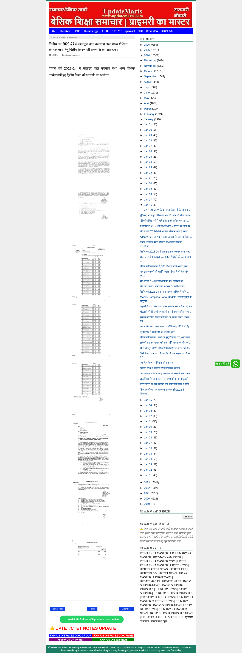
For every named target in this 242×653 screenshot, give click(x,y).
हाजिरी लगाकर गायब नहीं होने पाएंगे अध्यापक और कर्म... (165, 342)
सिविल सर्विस (152, 31)
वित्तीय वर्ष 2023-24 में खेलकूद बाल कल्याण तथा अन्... (165, 251)
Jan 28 (148, 140)
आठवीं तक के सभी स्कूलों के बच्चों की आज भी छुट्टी (164, 378)
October (149, 71)
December (150, 60)
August (148, 81)
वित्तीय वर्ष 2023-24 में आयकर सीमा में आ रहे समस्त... (165, 231)
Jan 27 (148, 145)
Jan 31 (148, 124)
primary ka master (72, 55)
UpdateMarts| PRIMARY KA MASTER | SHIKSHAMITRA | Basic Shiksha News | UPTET (82, 647)
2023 (147, 482)
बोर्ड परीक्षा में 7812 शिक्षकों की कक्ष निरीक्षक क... (162, 280)
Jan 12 (148, 416)
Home (54, 31)
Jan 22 (148, 172)
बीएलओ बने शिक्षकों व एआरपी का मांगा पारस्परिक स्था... (165, 311)
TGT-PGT (117, 31)
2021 (147, 493)
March (148, 108)
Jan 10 (148, 426)
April (147, 103)
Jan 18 (148, 194)
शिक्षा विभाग (65, 31)
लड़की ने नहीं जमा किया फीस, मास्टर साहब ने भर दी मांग (166, 306)
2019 (147, 503)
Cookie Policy (176, 650)
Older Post (126, 609)
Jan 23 (148, 167)
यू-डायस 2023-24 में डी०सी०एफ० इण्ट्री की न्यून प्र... (166, 225)
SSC (140, 31)
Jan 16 (148, 204)
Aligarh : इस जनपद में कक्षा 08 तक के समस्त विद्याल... (166, 236)
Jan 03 (148, 464)
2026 (147, 44)
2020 (147, 498)
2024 (147, 55)
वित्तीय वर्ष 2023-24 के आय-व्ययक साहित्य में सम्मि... (164, 291)
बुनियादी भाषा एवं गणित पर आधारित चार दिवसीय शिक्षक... (166, 215)
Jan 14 (148, 405)
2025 (147, 49)
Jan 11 (148, 421)
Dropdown (167, 31)
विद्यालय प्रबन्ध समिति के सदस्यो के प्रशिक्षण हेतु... (163, 286)
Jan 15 (148, 399)
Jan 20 (148, 183)
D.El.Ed (105, 31)
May (147, 97)
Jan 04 (148, 458)
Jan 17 (148, 199)
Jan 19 (148, 188)
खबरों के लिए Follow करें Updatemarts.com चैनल (93, 619)
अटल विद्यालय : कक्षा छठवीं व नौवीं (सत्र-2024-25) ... (166, 326)
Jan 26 (148, 151)
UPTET (77, 31)
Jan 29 (148, 135)
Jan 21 (148, 178)
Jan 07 (148, 442)
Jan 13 (148, 410)
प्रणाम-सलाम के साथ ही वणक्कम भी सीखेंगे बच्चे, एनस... (166, 373)
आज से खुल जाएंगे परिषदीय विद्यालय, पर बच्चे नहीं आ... (165, 347)
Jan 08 (148, 437)
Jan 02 (148, 469)
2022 (147, 487)
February (149, 114)
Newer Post (57, 609)
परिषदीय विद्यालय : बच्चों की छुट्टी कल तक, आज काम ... (166, 337)
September (150, 76)
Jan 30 (148, 129)
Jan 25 (148, 156)
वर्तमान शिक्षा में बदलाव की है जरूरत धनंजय (160, 368)
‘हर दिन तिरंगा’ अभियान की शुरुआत (156, 362)
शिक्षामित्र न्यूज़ (91, 31)
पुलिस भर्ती (130, 31)
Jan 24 (148, 161)
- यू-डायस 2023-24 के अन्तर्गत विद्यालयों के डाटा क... (165, 209)
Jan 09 (148, 432)
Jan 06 (148, 448)
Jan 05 (148, 453)
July (147, 87)
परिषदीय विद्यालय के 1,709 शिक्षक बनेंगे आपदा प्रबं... (165, 266)
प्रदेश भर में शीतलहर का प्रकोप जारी (157, 331)
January (149, 119)
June (147, 92)
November (150, 65)
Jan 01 (148, 475)
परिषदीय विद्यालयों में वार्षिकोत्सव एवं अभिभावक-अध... (164, 220)
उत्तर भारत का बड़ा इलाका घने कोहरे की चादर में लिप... (165, 384)
